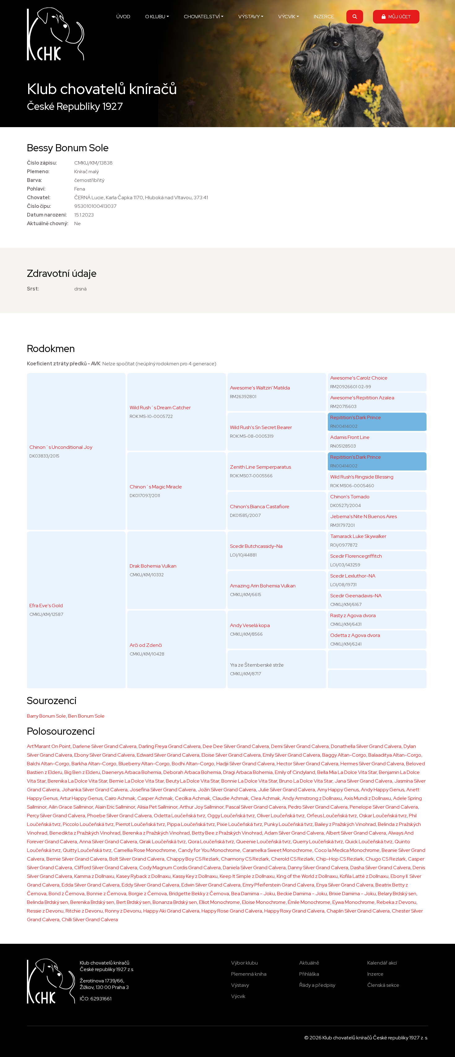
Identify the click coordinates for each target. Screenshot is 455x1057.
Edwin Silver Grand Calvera (210, 885)
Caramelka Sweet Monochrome (277, 850)
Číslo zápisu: (42, 163)
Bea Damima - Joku (253, 893)
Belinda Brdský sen (47, 902)
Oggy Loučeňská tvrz (231, 815)
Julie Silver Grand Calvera (286, 789)
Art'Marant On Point (49, 746)
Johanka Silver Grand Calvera (95, 789)
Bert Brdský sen (133, 902)
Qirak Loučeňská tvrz (162, 841)
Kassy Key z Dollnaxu (195, 876)
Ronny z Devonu (123, 911)
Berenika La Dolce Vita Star (77, 781)
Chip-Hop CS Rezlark (339, 859)
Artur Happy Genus (81, 798)
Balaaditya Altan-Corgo (394, 755)
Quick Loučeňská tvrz (368, 841)
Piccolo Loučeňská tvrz (88, 824)
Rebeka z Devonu (396, 902)
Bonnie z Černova (106, 893)
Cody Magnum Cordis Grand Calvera (180, 867)
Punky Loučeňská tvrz (288, 824)
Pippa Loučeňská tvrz (191, 824)
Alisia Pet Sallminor (157, 807)
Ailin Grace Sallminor (71, 807)
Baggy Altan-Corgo (344, 755)
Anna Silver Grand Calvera (108, 841)
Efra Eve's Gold (46, 605)
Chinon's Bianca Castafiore (259, 506)
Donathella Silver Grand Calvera (366, 746)
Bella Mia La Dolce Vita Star (347, 772)
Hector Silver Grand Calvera (307, 763)
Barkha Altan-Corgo (94, 763)
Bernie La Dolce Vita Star (136, 781)
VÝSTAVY (249, 16)
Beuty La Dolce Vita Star (192, 781)
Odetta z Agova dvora (355, 635)
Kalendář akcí (382, 963)
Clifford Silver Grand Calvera (105, 867)
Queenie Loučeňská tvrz (263, 841)
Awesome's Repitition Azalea (362, 397)
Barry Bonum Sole (46, 716)
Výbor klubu (244, 963)
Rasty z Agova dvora (353, 615)
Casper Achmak (155, 798)
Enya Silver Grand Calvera (344, 885)
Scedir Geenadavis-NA (356, 595)
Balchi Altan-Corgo (48, 763)
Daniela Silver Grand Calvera (254, 867)
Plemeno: (38, 171)
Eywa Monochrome (353, 902)
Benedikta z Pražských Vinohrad (85, 833)
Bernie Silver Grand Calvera (76, 859)
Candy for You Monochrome (209, 850)
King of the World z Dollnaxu (307, 876)
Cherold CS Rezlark (292, 859)
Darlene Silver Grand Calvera (104, 746)
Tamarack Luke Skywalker (358, 536)
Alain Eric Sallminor (115, 807)
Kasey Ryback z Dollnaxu (143, 876)
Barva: (34, 180)
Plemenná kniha (248, 974)
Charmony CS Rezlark (245, 859)
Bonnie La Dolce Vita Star (249, 781)
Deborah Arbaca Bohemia (192, 772)
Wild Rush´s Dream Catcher (160, 407)
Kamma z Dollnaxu (94, 876)
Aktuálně (309, 963)
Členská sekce (383, 985)
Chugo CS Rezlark (386, 859)
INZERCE (324, 16)
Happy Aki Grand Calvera (171, 911)
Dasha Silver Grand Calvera (380, 867)
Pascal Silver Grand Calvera (256, 807)
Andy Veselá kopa (250, 625)
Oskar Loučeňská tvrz (383, 815)
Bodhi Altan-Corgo (193, 763)
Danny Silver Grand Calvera (318, 867)
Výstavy (240, 985)
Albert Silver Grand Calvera (356, 833)
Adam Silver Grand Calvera (294, 833)
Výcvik (238, 996)
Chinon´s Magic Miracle (156, 486)
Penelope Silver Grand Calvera (384, 807)
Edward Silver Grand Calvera (168, 755)
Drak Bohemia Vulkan (153, 566)
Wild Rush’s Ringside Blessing (361, 477)
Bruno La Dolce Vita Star (305, 781)
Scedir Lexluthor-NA (352, 576)
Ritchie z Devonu (84, 911)
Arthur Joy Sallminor (201, 807)
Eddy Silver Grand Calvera (150, 885)
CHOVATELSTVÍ (202, 16)
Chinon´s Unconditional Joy (60, 447)
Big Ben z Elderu (82, 772)
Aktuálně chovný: (47, 223)
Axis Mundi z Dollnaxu (367, 798)
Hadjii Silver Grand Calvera (245, 763)
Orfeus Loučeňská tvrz (332, 815)
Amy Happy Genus (338, 789)
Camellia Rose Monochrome (145, 850)
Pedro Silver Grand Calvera (318, 807)
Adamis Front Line (350, 437)
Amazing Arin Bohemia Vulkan (263, 585)
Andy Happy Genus (382, 789)
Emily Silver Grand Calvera (291, 755)
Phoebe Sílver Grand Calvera (119, 815)
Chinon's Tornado (350, 496)
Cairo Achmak (120, 798)
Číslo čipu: (39, 206)
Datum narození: (47, 215)
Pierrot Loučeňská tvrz (140, 824)
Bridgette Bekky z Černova (199, 893)
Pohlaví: (36, 189)
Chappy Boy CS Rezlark (193, 859)
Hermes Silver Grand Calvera (372, 763)
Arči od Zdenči (146, 645)
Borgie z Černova (147, 893)
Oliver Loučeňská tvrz (281, 815)
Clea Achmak (265, 798)
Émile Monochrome (309, 902)
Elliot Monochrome (219, 902)
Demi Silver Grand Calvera (300, 746)
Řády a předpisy (317, 985)
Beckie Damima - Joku (302, 893)
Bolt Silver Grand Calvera (136, 859)
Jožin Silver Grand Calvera (227, 789)
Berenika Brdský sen (92, 902)
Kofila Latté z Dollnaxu (364, 876)
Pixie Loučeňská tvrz (239, 824)
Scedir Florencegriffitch (356, 556)
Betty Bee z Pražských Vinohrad (227, 833)
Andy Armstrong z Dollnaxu (312, 798)
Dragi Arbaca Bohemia (248, 772)
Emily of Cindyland (295, 772)
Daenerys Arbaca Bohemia (131, 772)
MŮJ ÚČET (398, 16)
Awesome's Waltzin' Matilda (260, 388)
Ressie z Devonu (45, 911)
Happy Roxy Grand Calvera (294, 911)
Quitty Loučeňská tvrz (87, 850)
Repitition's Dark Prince (355, 417)
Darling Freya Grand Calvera (170, 746)
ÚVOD (123, 16)
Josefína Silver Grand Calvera (163, 789)
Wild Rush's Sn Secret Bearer (261, 427)
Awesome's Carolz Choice (359, 378)
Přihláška (309, 974)
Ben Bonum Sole (86, 716)
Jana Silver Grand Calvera (363, 781)
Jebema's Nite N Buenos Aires (363, 516)
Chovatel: (38, 197)
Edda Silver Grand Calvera (90, 885)
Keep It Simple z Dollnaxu (247, 876)
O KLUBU (155, 16)
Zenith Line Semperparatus (260, 467)
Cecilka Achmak (192, 798)
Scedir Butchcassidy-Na (256, 546)
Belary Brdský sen (397, 893)
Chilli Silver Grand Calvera (90, 919)
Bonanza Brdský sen (175, 902)
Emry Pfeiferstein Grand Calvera (278, 885)
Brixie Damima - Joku (352, 893)
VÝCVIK (286, 16)
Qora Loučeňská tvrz (211, 841)
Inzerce (375, 974)
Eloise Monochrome (264, 902)
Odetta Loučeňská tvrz (179, 815)
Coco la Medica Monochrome (346, 850)
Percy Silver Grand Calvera (56, 815)
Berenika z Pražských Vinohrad (156, 833)
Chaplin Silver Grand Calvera (358, 911)
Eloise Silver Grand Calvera (231, 755)
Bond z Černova (66, 893)
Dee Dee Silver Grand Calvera (236, 746)
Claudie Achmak (230, 798)
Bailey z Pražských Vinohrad (345, 824)
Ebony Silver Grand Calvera (104, 755)
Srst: (33, 289)
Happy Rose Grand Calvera (232, 911)
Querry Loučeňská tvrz (318, 841)
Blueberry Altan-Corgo (144, 763)
